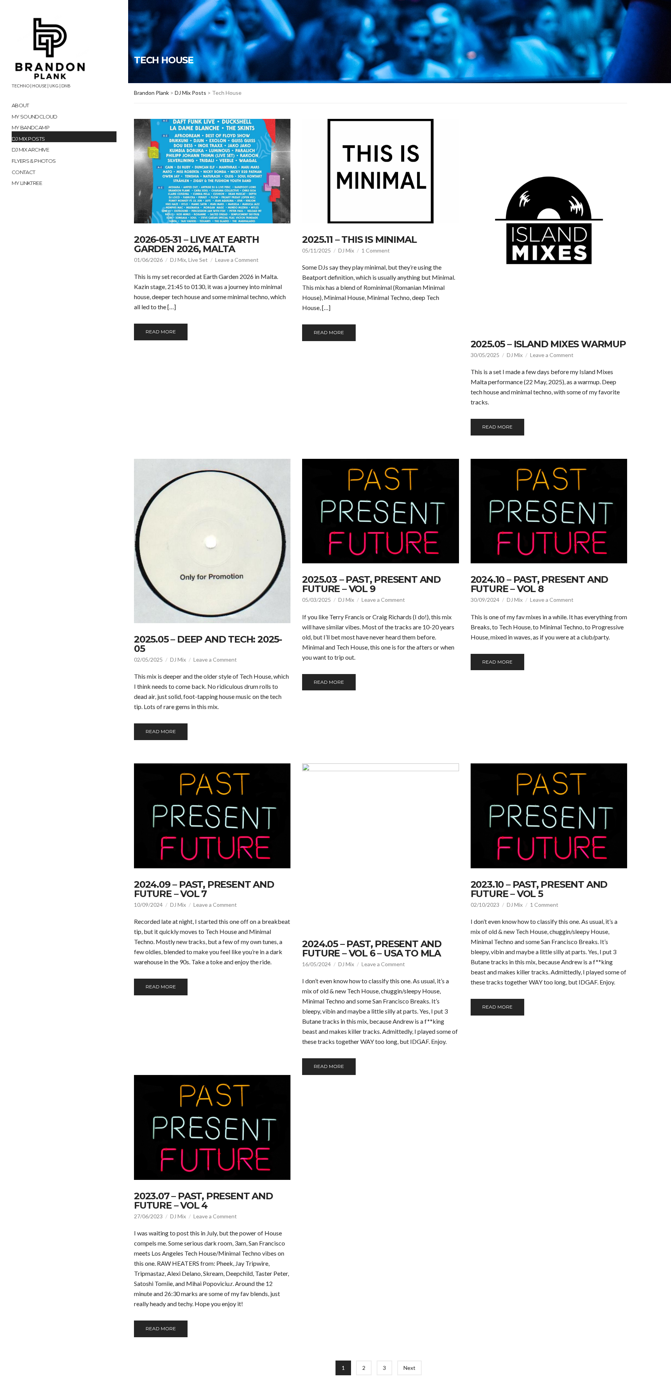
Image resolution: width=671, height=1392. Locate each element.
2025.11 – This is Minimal (359, 239)
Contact (23, 172)
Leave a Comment (237, 259)
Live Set (198, 259)
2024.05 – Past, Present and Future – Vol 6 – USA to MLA (372, 948)
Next (409, 1367)
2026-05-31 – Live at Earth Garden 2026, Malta (196, 244)
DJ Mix (178, 259)
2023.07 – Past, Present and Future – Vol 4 (203, 1200)
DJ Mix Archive (30, 149)
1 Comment (376, 250)
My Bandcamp (30, 127)
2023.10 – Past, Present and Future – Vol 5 (539, 889)
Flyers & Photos (34, 161)
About (20, 105)
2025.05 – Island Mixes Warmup (548, 344)
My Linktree (27, 183)
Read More (161, 331)
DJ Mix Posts (28, 139)
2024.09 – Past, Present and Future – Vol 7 (204, 889)
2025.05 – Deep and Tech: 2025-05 (208, 644)
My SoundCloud (34, 116)
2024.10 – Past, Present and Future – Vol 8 (539, 584)
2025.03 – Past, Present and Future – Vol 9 (371, 584)
